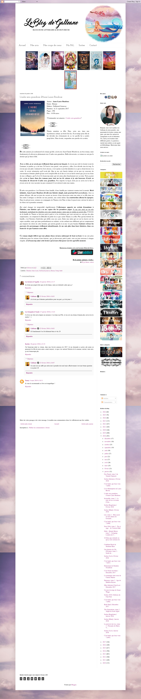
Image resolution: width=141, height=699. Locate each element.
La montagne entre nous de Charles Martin (112, 576)
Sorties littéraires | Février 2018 (112, 480)
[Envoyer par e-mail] (42, 268)
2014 (104, 651)
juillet (107, 453)
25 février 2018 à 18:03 (47, 296)
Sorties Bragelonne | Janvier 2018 (110, 615)
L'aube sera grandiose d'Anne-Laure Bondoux (112, 494)
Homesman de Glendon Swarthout (111, 567)
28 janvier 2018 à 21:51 (37, 344)
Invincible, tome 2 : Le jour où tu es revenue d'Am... (111, 500)
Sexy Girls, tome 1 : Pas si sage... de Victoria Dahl (112, 527)
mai (106, 459)
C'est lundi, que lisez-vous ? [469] (112, 485)
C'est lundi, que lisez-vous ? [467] (112, 562)
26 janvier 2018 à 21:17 (47, 282)
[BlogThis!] (44, 268)
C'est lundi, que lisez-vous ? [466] (112, 601)
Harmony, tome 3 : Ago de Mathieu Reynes (112, 581)
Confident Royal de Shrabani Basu (110, 545)
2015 (104, 648)
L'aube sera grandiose (73, 118)
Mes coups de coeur (52, 45)
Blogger (73, 685)
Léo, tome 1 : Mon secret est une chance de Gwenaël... (112, 517)
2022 (104, 424)
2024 (104, 418)
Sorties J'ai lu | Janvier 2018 (111, 632)
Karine (27, 344)
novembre (108, 441)
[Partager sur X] (46, 268)
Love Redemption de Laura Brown (112, 490)
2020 (104, 430)
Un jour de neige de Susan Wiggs (112, 591)
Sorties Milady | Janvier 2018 (111, 620)
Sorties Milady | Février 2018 (111, 511)
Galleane (29, 268)
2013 (104, 654)
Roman (53, 271)
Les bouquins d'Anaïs (32, 312)
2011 (104, 660)
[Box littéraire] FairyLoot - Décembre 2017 (112, 586)
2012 (104, 657)
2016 (104, 645)
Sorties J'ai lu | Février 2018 (111, 557)
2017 (104, 642)
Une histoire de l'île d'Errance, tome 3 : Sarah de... (111, 551)
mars (106, 465)
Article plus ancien (87, 424)
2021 (104, 427)
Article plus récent (26, 424)
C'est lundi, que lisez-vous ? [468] (112, 522)
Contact (93, 45)
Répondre (28, 288)
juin (106, 456)
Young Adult (58, 271)
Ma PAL (70, 45)
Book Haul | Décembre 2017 (111, 605)
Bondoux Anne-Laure (32, 271)
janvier (107, 471)
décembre (108, 438)
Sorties (82, 45)
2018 (104, 436)
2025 (104, 415)
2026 (104, 412)
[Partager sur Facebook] (48, 268)
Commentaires (107, 402)
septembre (108, 447)
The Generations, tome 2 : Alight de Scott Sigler (112, 610)
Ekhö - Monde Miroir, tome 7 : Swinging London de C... (111, 533)
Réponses (30, 292)
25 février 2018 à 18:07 (47, 363)
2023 (104, 421)
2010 (104, 663)
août (106, 450)
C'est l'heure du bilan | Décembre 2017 (111, 572)
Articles (105, 398)
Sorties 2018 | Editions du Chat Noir (112, 596)
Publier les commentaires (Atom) (39, 428)
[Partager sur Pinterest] (50, 268)
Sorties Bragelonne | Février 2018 (110, 506)
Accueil (22, 45)
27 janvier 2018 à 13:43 (47, 312)
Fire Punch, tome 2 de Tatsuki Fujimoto (111, 475)
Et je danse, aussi (88, 262)
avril (106, 462)
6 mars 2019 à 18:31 (36, 380)
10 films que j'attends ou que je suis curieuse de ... (112, 540)
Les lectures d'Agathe (32, 282)
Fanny (27, 380)
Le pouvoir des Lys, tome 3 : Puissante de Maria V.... (112, 626)
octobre (107, 444)
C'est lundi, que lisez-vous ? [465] (112, 636)
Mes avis (34, 45)
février (107, 468)
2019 (104, 433)
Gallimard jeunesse (44, 271)
